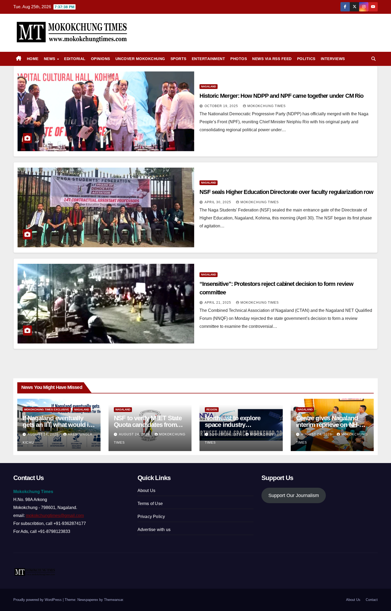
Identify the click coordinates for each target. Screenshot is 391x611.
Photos (238, 59)
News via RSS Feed (272, 59)
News (50, 59)
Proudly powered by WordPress (38, 600)
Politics (306, 59)
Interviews (333, 59)
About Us (147, 490)
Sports (178, 59)
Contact (372, 600)
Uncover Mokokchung (140, 59)
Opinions (100, 59)
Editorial (75, 59)
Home (33, 59)
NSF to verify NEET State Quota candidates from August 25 (148, 424)
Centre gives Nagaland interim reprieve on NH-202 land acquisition (327, 424)
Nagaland (208, 86)
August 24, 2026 (44, 434)
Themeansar (113, 600)
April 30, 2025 (218, 202)
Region (211, 409)
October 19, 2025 (222, 106)
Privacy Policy (151, 516)
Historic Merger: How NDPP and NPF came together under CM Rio (281, 95)
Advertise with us (154, 529)
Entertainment (208, 59)
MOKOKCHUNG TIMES (266, 106)
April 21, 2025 (218, 302)
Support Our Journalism (293, 495)
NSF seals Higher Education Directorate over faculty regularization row (286, 192)
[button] (373, 59)
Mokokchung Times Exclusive (46, 409)
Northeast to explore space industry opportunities (232, 424)
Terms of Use (150, 503)
